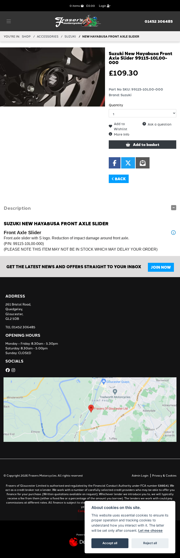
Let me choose (150, 530)
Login (103, 6)
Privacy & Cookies (164, 475)
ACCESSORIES (47, 36)
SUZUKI (70, 36)
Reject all (150, 543)
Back (120, 179)
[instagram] (13, 370)
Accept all (109, 543)
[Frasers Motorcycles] (78, 20)
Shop (26, 36)
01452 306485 (159, 21)
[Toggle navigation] (9, 21)
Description (17, 207)
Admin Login (140, 475)
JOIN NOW (161, 267)
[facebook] (8, 370)
